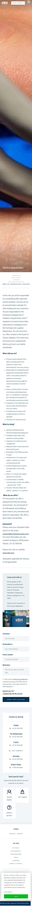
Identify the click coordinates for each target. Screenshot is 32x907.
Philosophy (16, 851)
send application (16, 699)
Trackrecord (16, 854)
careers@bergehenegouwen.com (16, 534)
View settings (8, 892)
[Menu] (28, 2)
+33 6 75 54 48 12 (17, 751)
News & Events (16, 863)
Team (16, 857)
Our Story (16, 843)
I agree (16, 896)
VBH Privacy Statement (20, 679)
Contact (16, 829)
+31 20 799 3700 (17, 728)
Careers (16, 860)
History (16, 848)
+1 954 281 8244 (17, 767)
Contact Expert (16, 833)
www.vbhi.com (8, 553)
